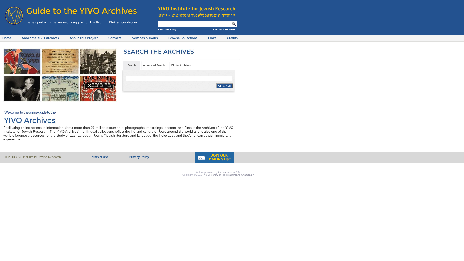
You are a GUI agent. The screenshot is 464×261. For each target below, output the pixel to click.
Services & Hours (145, 38)
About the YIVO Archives (40, 38)
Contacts (114, 38)
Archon (222, 172)
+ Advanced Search (225, 29)
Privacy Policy (139, 157)
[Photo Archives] (183, 69)
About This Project (84, 38)
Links (212, 38)
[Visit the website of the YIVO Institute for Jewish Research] (198, 9)
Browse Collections (182, 38)
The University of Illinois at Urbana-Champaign (228, 175)
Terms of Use (99, 157)
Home (6, 38)
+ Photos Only (167, 29)
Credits (232, 38)
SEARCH (224, 86)
